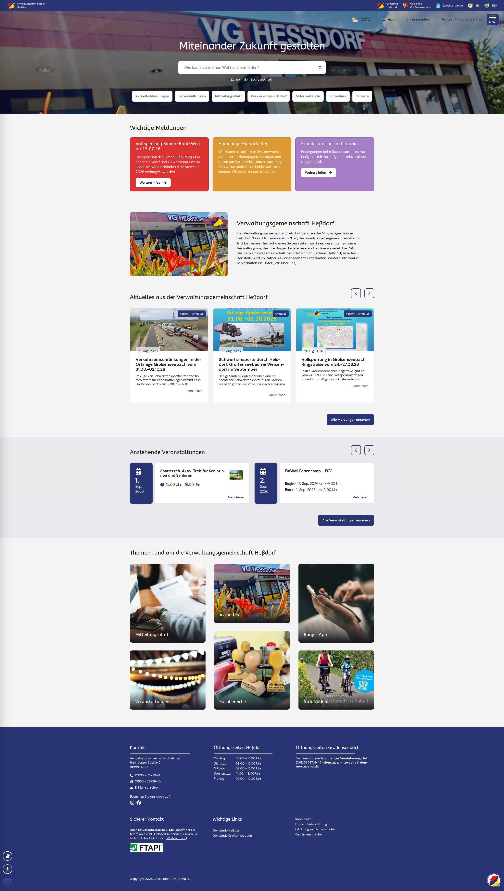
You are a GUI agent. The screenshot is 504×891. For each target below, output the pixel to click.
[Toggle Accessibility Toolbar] (7, 869)
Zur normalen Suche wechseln (252, 79)
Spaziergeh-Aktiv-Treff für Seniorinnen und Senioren (193, 473)
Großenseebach (275, 238)
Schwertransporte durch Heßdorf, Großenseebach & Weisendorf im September (251, 364)
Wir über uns (285, 263)
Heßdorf (243, 238)
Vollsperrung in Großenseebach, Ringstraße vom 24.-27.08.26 (334, 362)
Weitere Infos (176, 838)
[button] (369, 293)
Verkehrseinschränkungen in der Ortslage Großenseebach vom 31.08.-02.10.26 (168, 364)
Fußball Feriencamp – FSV (308, 470)
